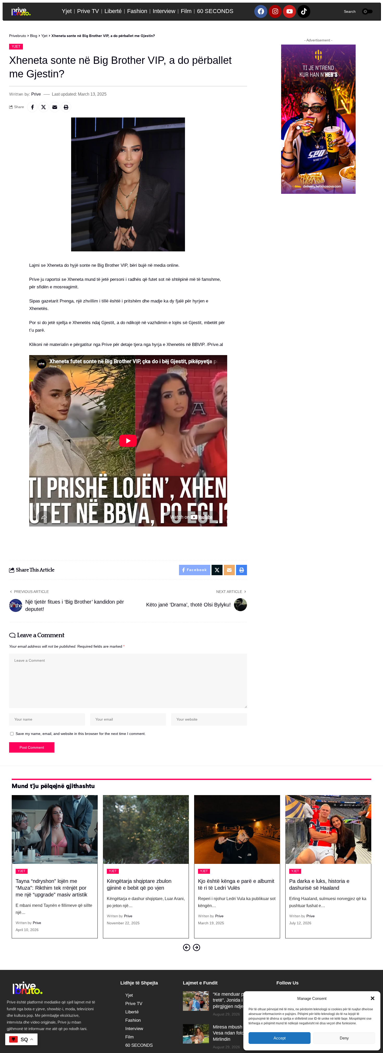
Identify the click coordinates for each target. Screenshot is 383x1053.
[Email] (55, 107)
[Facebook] (260, 11)
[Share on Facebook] (32, 107)
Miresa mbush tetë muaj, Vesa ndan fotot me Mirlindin (238, 1033)
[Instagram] (275, 11)
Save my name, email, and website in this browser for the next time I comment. (81, 734)
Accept (280, 1038)
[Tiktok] (303, 11)
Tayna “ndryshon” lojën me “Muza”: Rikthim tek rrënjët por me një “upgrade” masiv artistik (51, 887)
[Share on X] (43, 107)
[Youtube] (289, 11)
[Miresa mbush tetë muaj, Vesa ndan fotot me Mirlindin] (196, 1034)
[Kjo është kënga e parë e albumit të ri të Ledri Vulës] (237, 829)
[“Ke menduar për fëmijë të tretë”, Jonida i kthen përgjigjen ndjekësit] (196, 1001)
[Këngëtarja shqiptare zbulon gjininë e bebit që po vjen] (146, 829)
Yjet (16, 46)
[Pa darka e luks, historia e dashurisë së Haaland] (328, 829)
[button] (372, 998)
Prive (36, 94)
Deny (344, 1038)
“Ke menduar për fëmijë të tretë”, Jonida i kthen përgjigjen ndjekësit (240, 1000)
